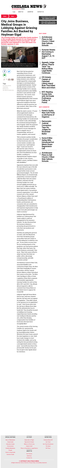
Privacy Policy (32, 462)
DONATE (53, 1)
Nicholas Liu (4, 46)
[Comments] (4, 75)
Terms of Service (24, 462)
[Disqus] (19, 374)
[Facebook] (4, 71)
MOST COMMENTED (44, 107)
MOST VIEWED (42, 33)
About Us (20, 11)
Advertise (30, 11)
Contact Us (40, 11)
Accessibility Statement (41, 462)
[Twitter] (9, 71)
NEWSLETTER (45, 1)
